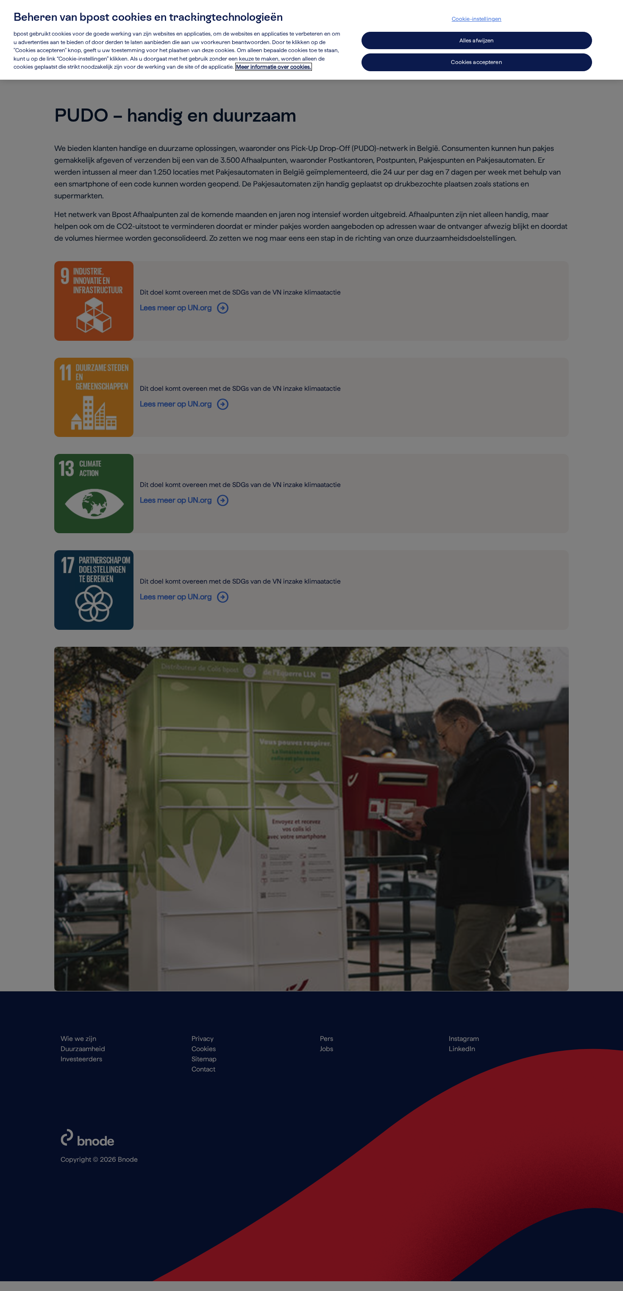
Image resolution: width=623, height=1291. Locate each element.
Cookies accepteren (476, 62)
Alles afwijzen (476, 40)
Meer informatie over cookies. (273, 67)
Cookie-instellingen (476, 19)
